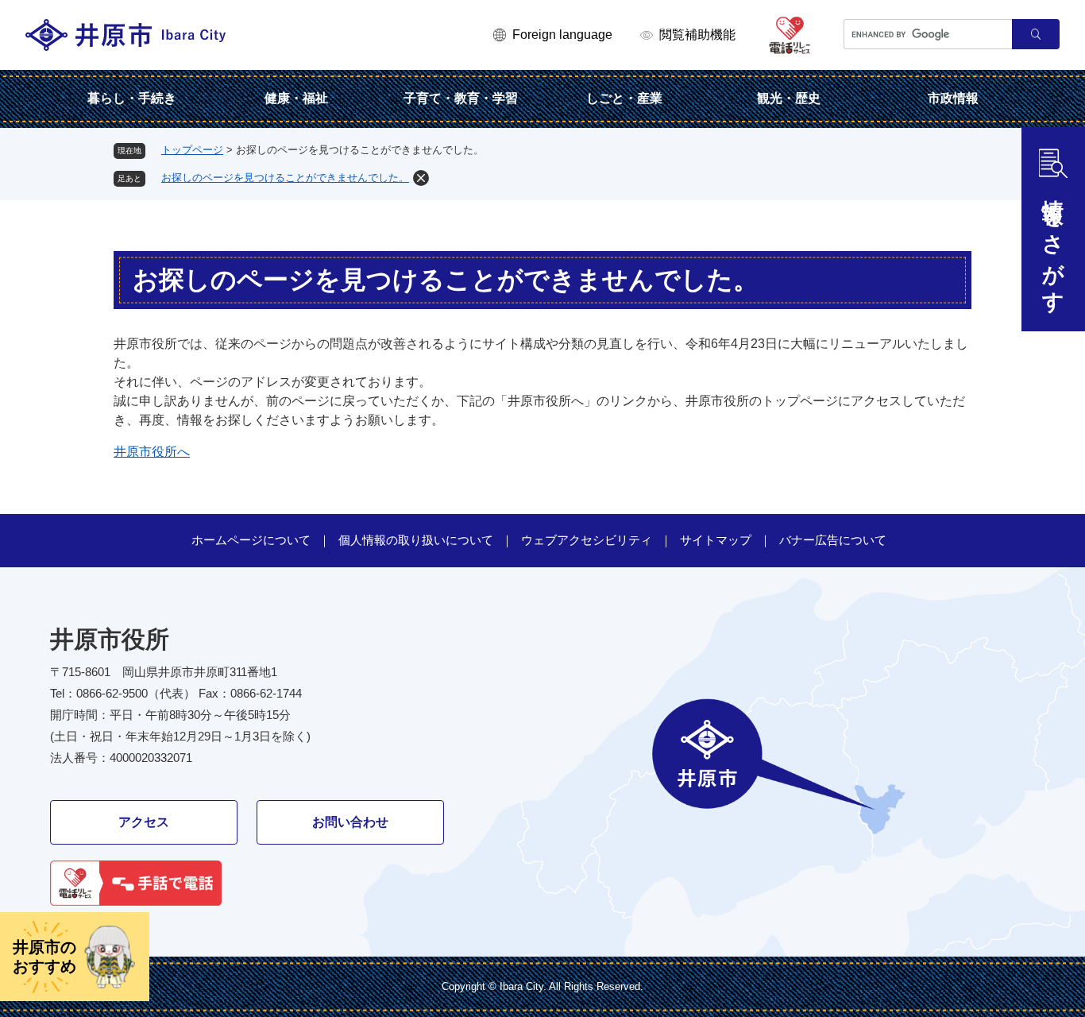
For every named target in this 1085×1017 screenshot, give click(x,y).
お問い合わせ (350, 822)
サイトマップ (715, 540)
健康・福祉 (296, 98)
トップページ (192, 150)
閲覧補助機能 (697, 34)
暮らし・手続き (131, 98)
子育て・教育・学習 (460, 98)
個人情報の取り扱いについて (415, 540)
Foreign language (562, 34)
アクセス (143, 822)
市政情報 (953, 98)
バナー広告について (832, 540)
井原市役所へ (152, 451)
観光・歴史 (789, 98)
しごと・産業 (624, 98)
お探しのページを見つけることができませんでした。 (285, 178)
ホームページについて (251, 540)
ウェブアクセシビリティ (586, 540)
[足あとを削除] (421, 178)
